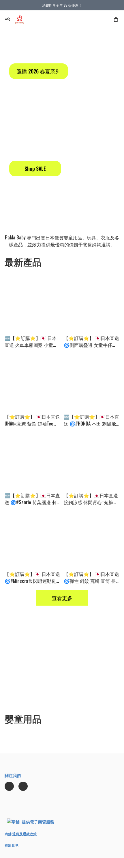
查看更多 (62, 598)
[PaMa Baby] (19, 19)
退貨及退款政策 (24, 833)
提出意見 (11, 845)
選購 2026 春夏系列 (39, 71)
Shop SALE (35, 168)
